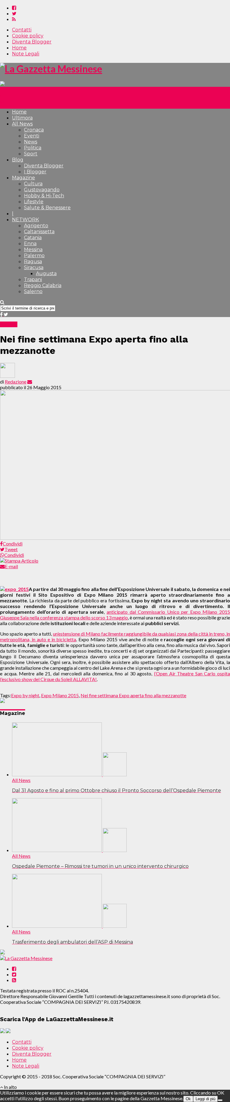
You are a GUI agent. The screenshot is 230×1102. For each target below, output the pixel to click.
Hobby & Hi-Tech (44, 195)
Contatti (21, 30)
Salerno (33, 291)
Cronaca (34, 130)
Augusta (46, 273)
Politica (32, 148)
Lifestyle (33, 201)
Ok (188, 1099)
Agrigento (36, 225)
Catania (33, 237)
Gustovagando (42, 189)
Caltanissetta (39, 231)
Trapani (33, 279)
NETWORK (25, 219)
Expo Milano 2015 (60, 695)
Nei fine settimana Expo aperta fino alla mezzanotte (133, 695)
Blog (17, 160)
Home (19, 48)
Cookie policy (27, 36)
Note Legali (25, 54)
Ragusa (33, 261)
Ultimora (22, 118)
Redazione (15, 381)
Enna (30, 243)
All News (22, 124)
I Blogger (35, 172)
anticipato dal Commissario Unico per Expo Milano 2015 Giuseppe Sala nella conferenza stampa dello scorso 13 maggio (115, 614)
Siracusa (33, 267)
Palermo (34, 255)
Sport (30, 154)
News (30, 142)
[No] (220, 1100)
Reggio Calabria (42, 285)
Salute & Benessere (47, 207)
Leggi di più (205, 1099)
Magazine (23, 178)
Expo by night (25, 695)
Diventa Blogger (32, 42)
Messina (33, 249)
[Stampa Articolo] (19, 560)
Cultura (33, 184)
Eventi (31, 136)
